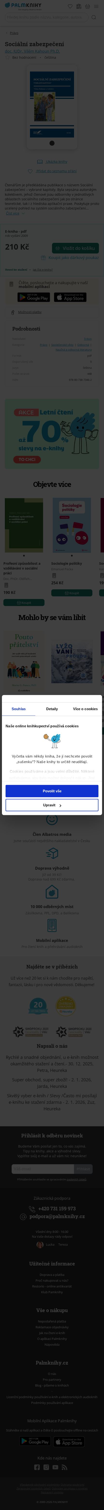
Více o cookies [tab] (85, 709)
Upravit (49, 805)
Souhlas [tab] (19, 709)
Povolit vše (52, 791)
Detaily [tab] (52, 709)
